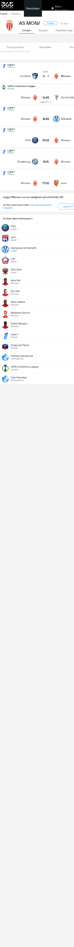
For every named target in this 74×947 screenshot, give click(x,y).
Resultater (33, 8)
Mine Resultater (61, 8)
